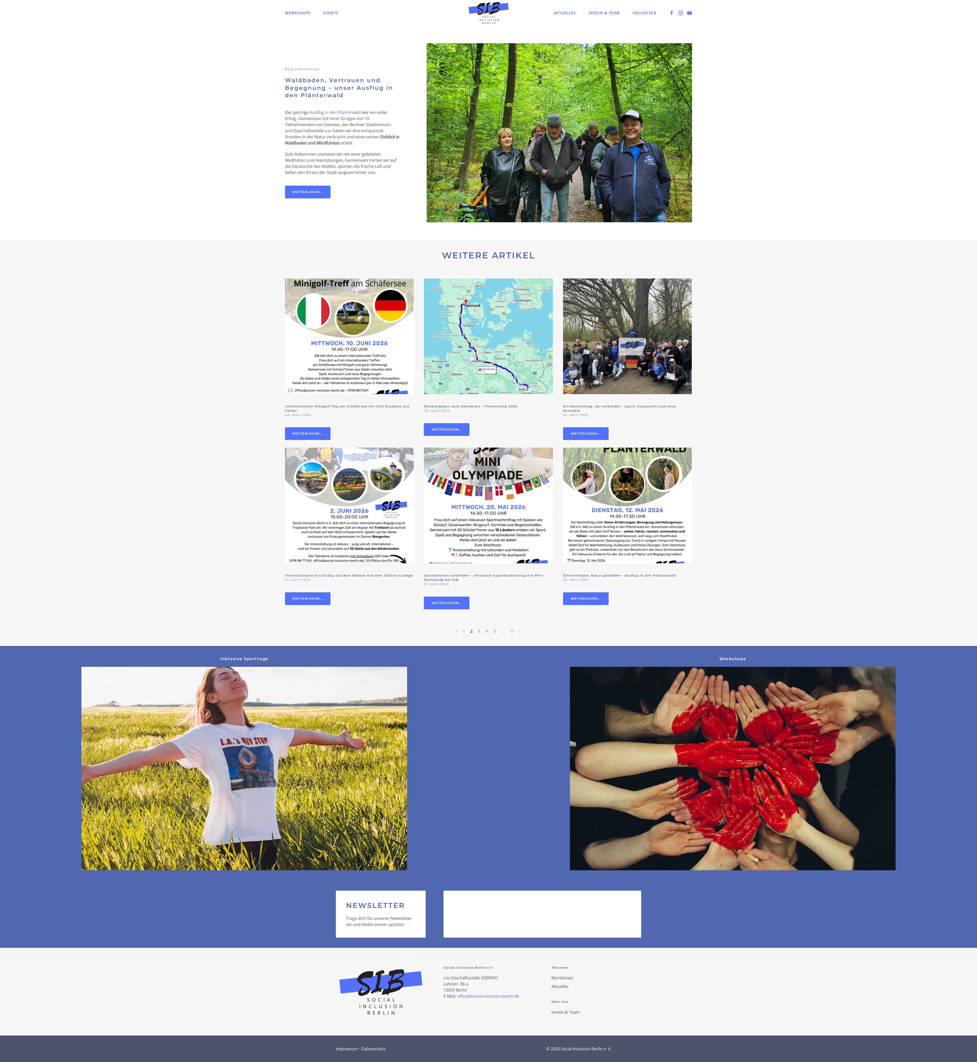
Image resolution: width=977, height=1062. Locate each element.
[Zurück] (457, 631)
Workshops (298, 12)
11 (512, 631)
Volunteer (645, 12)
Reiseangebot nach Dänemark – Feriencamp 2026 (471, 406)
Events (331, 12)
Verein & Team (604, 12)
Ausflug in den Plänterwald (335, 112)
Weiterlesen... (307, 192)
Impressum (347, 1049)
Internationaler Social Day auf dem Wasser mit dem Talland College (349, 575)
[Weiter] (519, 631)
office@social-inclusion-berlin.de (488, 996)
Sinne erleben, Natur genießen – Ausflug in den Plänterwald (619, 575)
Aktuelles (565, 12)
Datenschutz (373, 1049)
